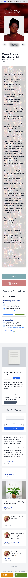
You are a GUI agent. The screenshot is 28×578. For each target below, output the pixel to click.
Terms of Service (18, 571)
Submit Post (14, 428)
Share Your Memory (10, 402)
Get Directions (8, 313)
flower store (7, 261)
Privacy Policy (10, 571)
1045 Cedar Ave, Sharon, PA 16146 (15, 310)
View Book (7, 378)
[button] (14, 490)
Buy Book (16, 378)
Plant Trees (19, 313)
